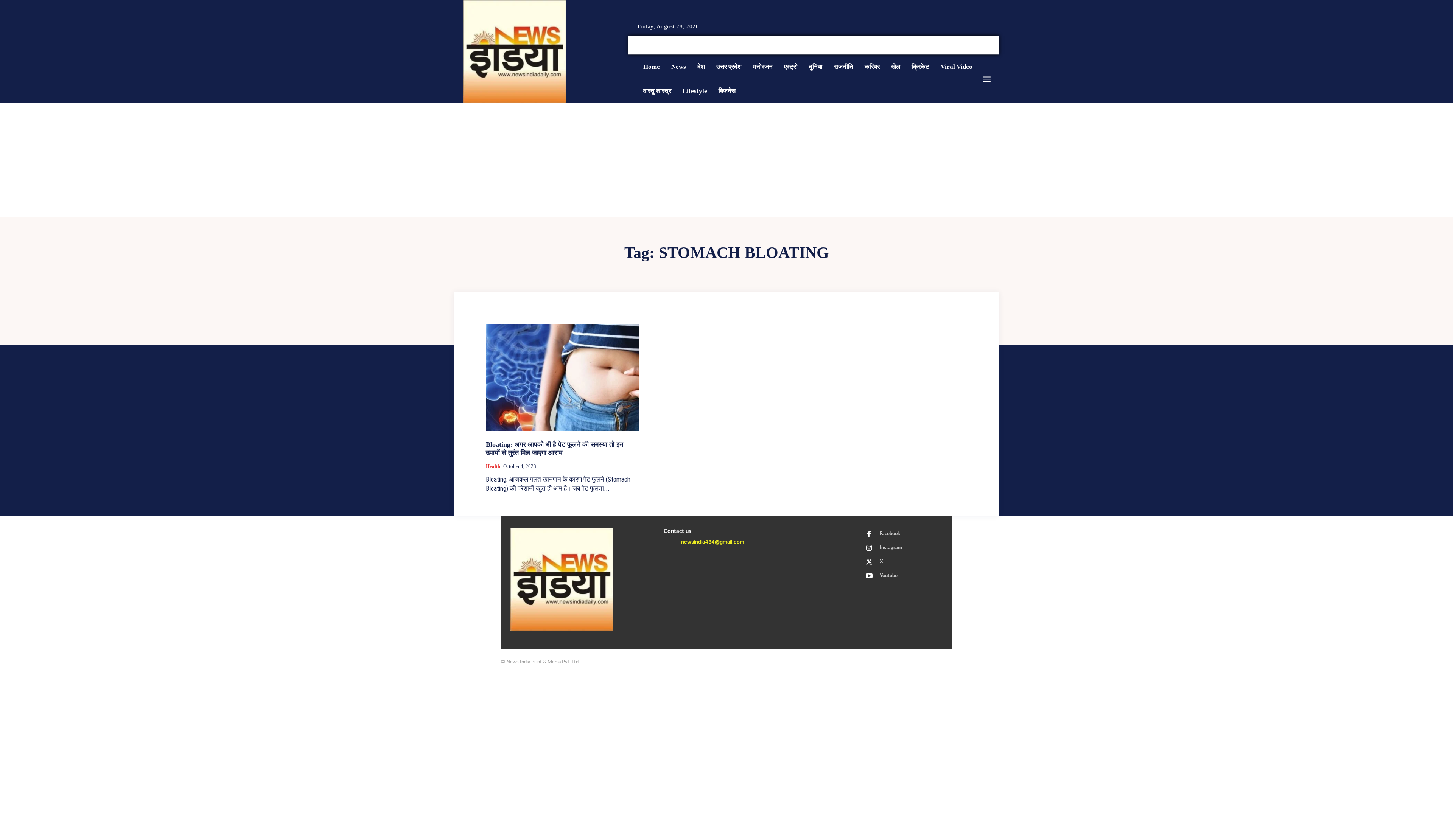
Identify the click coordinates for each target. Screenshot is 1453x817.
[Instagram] (977, 45)
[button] (941, 45)
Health (493, 466)
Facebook (890, 533)
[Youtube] (995, 45)
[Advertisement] (726, 160)
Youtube (889, 575)
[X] (986, 45)
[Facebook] (968, 45)
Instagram (891, 547)
